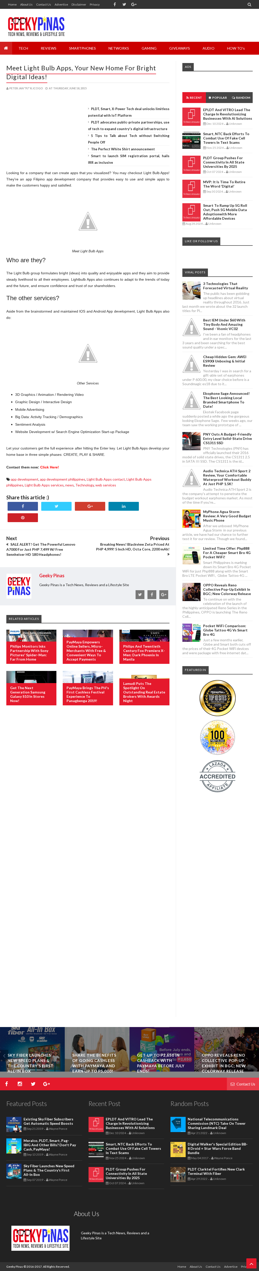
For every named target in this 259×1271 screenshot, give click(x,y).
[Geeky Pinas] (36, 25)
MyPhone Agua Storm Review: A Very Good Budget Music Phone (227, 515)
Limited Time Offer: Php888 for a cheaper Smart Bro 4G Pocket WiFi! (227, 552)
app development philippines (62, 479)
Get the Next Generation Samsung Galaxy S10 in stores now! (27, 694)
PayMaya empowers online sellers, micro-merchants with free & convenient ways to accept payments (86, 650)
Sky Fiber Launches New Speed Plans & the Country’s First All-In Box (49, 1170)
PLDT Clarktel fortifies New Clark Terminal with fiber (216, 1171)
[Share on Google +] (90, 506)
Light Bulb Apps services (44, 485)
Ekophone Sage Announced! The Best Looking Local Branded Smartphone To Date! (226, 399)
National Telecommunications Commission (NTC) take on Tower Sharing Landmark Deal (217, 1123)
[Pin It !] (23, 518)
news (69, 485)
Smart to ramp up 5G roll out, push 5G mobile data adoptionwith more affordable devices (225, 211)
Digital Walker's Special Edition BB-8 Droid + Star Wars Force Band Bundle (218, 1148)
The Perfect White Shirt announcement (123, 149)
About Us (26, 4)
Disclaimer (79, 4)
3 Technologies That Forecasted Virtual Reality (225, 285)
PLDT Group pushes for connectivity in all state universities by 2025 (223, 162)
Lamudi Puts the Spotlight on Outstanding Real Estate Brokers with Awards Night (144, 692)
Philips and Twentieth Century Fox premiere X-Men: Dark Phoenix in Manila (144, 652)
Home (12, 4)
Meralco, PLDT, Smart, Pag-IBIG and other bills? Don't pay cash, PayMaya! (50, 1144)
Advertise (61, 4)
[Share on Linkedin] (124, 506)
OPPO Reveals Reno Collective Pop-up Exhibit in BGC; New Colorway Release (227, 589)
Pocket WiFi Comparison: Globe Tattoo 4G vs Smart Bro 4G (225, 630)
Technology (84, 485)
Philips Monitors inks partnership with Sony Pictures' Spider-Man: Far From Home (29, 652)
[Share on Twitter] (56, 506)
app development (24, 479)
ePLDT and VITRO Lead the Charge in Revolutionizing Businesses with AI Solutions (227, 114)
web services (105, 485)
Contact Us (43, 4)
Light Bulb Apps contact (106, 479)
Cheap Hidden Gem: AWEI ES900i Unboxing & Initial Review (224, 361)
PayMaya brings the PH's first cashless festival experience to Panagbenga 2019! (88, 694)
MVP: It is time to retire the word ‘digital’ (224, 184)
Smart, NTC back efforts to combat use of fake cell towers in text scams (226, 138)
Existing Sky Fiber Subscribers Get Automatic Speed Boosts (48, 1121)
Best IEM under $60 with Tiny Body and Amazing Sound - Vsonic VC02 (224, 324)
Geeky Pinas (14, 1266)
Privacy (95, 4)
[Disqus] (87, 791)
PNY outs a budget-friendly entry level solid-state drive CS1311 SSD (227, 438)
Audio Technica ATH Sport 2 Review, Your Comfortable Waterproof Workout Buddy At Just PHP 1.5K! (227, 477)
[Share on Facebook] (23, 506)
